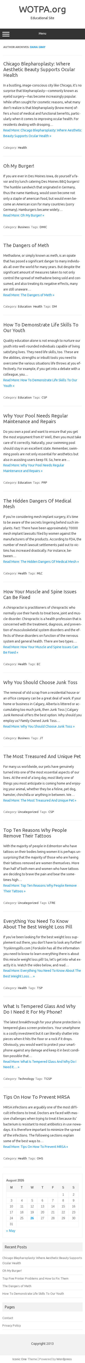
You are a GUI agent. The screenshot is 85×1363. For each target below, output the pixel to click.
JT (41, 738)
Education (25, 306)
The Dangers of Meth (26, 245)
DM (54, 306)
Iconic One (20, 1359)
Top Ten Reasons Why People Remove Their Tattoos (35, 832)
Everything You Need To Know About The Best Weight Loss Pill (37, 923)
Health (22, 147)
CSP (44, 397)
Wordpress (64, 1359)
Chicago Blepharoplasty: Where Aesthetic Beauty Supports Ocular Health (39, 69)
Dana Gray (37, 47)
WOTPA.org (42, 9)
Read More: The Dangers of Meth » (28, 295)
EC (38, 664)
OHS (40, 1158)
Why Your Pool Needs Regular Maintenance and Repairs (35, 418)
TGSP (48, 1078)
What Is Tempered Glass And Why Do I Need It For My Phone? (39, 1009)
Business (24, 227)
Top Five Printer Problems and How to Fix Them (35, 1278)
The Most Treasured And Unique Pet (42, 756)
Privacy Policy (11, 1325)
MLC (39, 573)
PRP (44, 482)
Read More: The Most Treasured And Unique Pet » (39, 800)
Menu (42, 33)
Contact (7, 1318)
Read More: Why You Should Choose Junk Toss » (39, 726)
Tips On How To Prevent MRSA (36, 1097)
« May (10, 1231)
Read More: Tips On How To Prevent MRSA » (35, 1147)
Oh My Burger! (18, 166)
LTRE (51, 902)
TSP (40, 988)
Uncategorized (28, 811)
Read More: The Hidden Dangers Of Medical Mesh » (41, 562)
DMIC (43, 227)
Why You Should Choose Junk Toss (40, 682)
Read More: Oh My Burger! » (23, 215)
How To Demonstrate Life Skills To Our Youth (33, 1293)
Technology (26, 1078)
